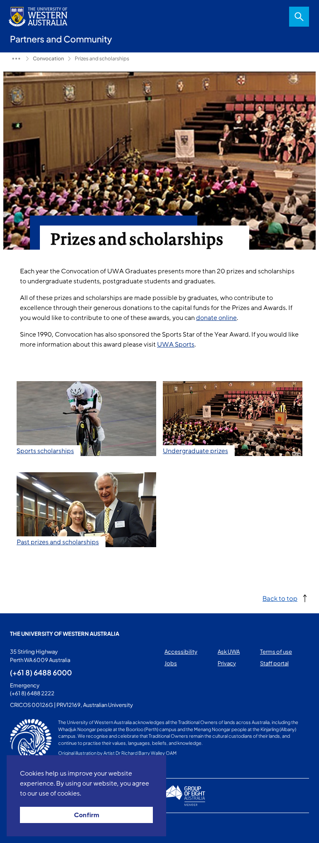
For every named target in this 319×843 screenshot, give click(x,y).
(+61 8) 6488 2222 (32, 693)
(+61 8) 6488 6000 (41, 672)
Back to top (280, 598)
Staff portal (274, 663)
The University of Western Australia (64, 633)
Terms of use (276, 651)
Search (299, 17)
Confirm (86, 815)
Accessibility (180, 651)
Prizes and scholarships (102, 58)
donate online (216, 317)
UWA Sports (175, 344)
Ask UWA (229, 651)
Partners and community (16, 58)
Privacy (227, 663)
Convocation (48, 58)
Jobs (170, 663)
